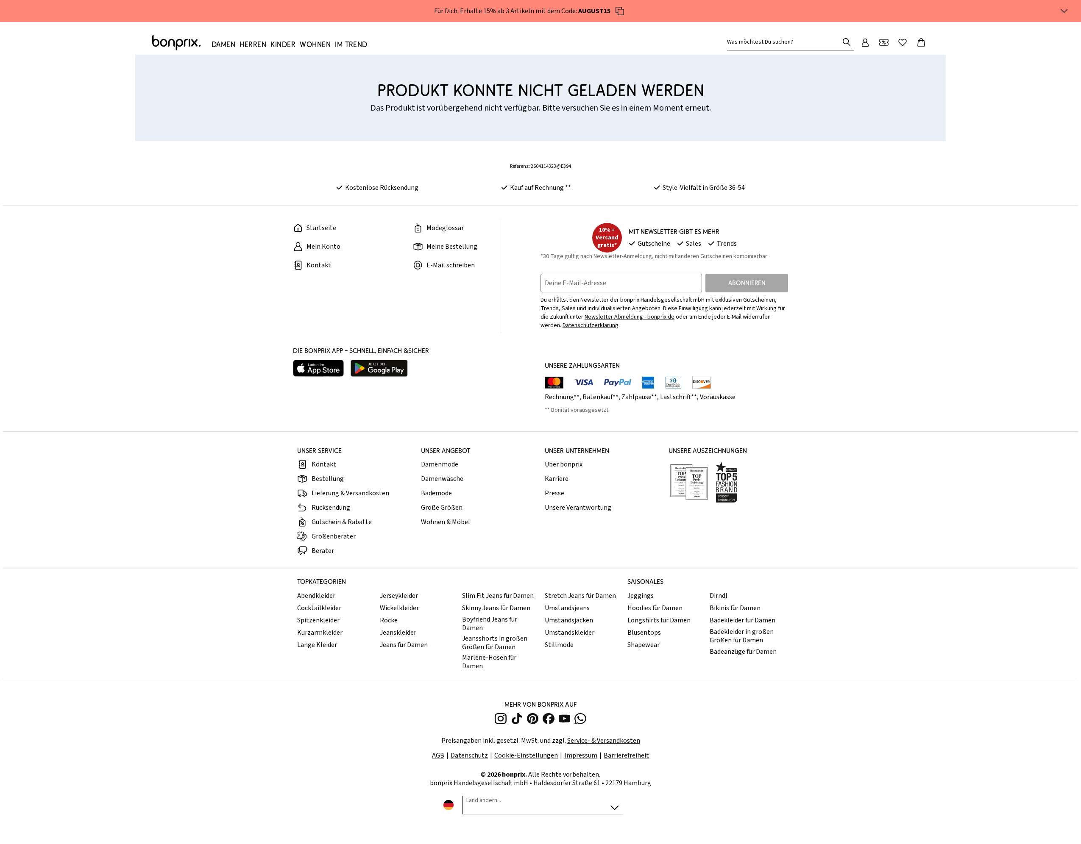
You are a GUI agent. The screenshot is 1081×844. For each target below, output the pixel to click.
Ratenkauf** (600, 397)
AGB (438, 755)
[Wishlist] (902, 42)
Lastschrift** (678, 397)
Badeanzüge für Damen (743, 651)
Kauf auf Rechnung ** (540, 187)
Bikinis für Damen (735, 608)
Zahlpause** (639, 397)
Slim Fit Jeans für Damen (498, 595)
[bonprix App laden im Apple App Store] (318, 368)
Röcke (389, 620)
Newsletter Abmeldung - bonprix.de (629, 317)
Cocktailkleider (319, 608)
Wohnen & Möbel (445, 522)
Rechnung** (562, 397)
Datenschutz (469, 755)
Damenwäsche (442, 479)
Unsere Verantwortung (578, 507)
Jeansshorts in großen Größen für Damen (494, 642)
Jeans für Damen (404, 645)
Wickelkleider (399, 608)
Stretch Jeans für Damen (580, 595)
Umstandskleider (569, 632)
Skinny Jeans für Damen (496, 608)
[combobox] (784, 42)
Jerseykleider (399, 595)
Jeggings (640, 595)
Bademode (436, 493)
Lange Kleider (317, 645)
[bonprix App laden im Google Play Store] (379, 368)
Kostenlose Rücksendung (381, 187)
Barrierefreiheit (626, 755)
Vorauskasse (718, 397)
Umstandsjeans (567, 608)
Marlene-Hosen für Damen (489, 661)
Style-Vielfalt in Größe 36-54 (704, 187)
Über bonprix (563, 464)
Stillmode (559, 645)
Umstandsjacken (569, 620)
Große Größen (441, 507)
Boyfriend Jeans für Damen (489, 623)
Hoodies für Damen (655, 608)
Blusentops (644, 632)
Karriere (556, 478)
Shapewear (643, 645)
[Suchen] (846, 42)
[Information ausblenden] (1064, 11)
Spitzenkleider (318, 620)
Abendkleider (316, 595)
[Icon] (620, 11)
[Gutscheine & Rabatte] (884, 42)
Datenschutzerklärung (591, 325)
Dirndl (718, 595)
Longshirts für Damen (659, 620)
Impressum (580, 755)
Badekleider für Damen (742, 620)
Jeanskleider (398, 632)
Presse (554, 493)
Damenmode (439, 464)
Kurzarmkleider (320, 632)
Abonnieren (747, 283)
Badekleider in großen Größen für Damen (742, 635)
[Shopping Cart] (921, 42)
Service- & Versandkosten (603, 740)
